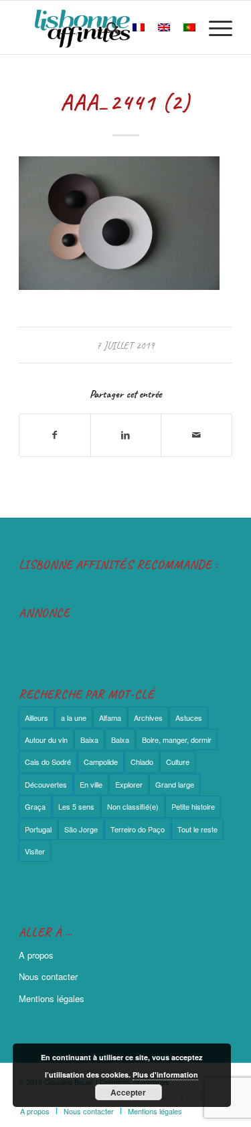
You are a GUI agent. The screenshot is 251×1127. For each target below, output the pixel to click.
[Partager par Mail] (196, 435)
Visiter (35, 851)
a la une (73, 717)
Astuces (188, 717)
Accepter (128, 1092)
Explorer (129, 784)
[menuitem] (106, 27)
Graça (35, 806)
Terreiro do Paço (137, 829)
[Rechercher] (106, 27)
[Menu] (213, 27)
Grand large (174, 784)
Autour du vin (46, 739)
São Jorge (81, 829)
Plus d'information (165, 1075)
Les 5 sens (76, 806)
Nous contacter (48, 976)
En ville (91, 784)
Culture (177, 761)
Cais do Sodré (48, 761)
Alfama (110, 717)
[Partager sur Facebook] (54, 435)
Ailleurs (36, 717)
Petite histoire (193, 806)
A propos (36, 955)
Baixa (89, 739)
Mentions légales (51, 998)
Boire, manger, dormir (177, 739)
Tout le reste (197, 829)
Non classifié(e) (133, 806)
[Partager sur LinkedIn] (126, 435)
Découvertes (46, 784)
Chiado (142, 761)
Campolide (101, 761)
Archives (148, 717)
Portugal (38, 829)
